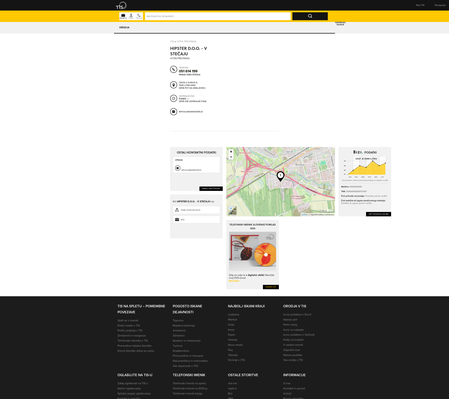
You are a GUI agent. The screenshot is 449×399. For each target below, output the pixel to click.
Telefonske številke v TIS (133, 341)
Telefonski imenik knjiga (187, 393)
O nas (286, 383)
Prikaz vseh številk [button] (189, 74)
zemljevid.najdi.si (190, 210)
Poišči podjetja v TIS (130, 330)
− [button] (231, 157)
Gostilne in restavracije (187, 341)
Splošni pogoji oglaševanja (134, 393)
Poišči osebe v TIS (129, 325)
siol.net (232, 383)
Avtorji (287, 393)
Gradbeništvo (181, 351)
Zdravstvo (179, 335)
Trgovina (178, 320)
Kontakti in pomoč (294, 388)
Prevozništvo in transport (188, 356)
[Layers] (232, 210)
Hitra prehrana (186, 41)
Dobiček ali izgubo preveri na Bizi (356, 203)
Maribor (232, 320)
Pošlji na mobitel (293, 340)
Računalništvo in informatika (190, 361)
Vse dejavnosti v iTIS (185, 366)
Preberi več (271, 287)
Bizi (183, 219)
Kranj (231, 330)
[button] (124, 5)
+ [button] (231, 151)
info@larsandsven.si (191, 111)
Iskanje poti (290, 320)
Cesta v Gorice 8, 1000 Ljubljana (188, 84)
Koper (231, 335)
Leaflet (304, 214)
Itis (172, 41)
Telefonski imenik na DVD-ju (190, 388)
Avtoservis (179, 330)
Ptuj (230, 350)
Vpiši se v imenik (128, 320)
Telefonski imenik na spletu (189, 383)
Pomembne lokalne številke (135, 346)
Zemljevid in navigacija (132, 335)
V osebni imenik (293, 345)
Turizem (178, 346)
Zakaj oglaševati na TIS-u (133, 383)
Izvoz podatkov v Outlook (298, 335)
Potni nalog (290, 325)
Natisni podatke (292, 355)
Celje (231, 325)
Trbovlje (233, 355)
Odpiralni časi (291, 350)
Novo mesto (235, 345)
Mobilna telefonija (184, 325)
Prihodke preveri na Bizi (376, 196)
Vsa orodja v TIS (293, 360)
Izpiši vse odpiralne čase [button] (192, 101)
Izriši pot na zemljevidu (192, 88)
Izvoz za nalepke (293, 330)
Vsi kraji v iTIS (236, 360)
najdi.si (232, 388)
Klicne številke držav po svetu (136, 351)
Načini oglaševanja (129, 388)
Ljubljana (233, 314)
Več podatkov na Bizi (378, 214)
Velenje (232, 340)
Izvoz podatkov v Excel (297, 314)
